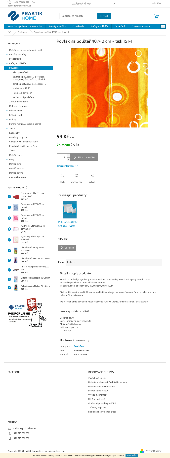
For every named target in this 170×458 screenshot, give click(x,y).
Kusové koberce (17, 177)
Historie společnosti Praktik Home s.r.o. (107, 382)
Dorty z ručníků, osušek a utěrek (25, 124)
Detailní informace (66, 166)
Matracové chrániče (19, 106)
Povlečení (14, 68)
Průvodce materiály (98, 390)
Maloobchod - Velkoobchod (101, 386)
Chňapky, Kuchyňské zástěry (23, 141)
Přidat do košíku (86, 157)
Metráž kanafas (17, 168)
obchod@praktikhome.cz (25, 428)
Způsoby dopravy (97, 407)
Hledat (104, 15)
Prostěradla (15, 59)
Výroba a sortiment (97, 395)
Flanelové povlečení (23, 93)
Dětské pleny (15, 110)
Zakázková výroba (81, 3)
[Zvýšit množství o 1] (68, 155)
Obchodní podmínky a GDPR (102, 403)
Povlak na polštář (21, 88)
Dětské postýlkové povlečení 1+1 (29, 84)
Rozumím (131, 455)
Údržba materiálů (96, 399)
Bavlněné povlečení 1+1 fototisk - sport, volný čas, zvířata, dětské (29, 78)
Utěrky (12, 119)
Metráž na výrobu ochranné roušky (26, 50)
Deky (11, 159)
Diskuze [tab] (71, 262)
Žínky (12, 150)
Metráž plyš (15, 164)
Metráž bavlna (16, 173)
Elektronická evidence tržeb (102, 412)
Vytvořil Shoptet (154, 451)
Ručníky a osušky (17, 54)
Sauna (12, 128)
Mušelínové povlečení (23, 97)
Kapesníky (14, 133)
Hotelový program (18, 137)
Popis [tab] (61, 262)
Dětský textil (15, 115)
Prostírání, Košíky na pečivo (23, 146)
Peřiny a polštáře (17, 63)
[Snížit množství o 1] (68, 159)
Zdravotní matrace (18, 101)
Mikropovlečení (20, 72)
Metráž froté (15, 155)
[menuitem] (24, 26)
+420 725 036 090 (21, 433)
